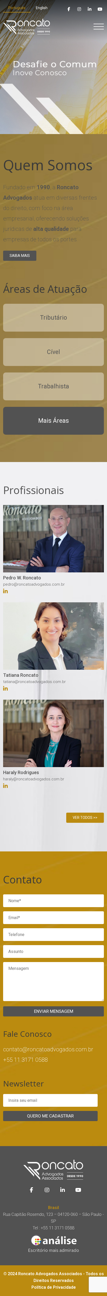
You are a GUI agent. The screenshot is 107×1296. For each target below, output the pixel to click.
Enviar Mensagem (53, 1011)
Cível (53, 352)
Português (16, 8)
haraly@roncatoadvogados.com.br (33, 779)
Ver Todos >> (85, 817)
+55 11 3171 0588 (25, 1060)
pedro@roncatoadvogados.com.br (34, 584)
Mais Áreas (53, 420)
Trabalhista (53, 386)
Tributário (53, 317)
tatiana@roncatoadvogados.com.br (34, 681)
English (42, 8)
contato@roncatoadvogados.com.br (48, 1049)
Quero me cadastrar (50, 1115)
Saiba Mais (20, 256)
